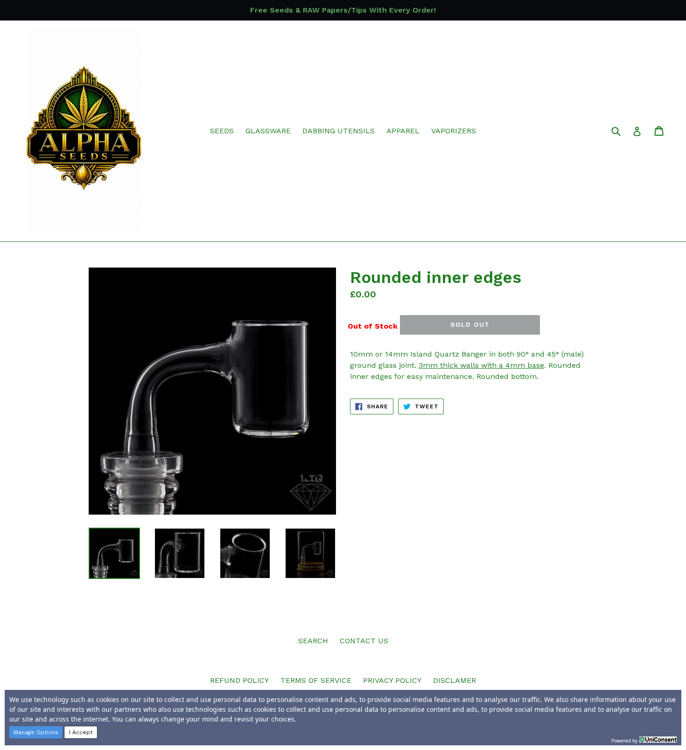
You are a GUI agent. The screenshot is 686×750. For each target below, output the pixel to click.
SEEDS (222, 130)
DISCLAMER (454, 680)
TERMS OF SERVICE (315, 680)
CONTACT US (364, 640)
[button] (36, 732)
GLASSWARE (268, 130)
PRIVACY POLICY (392, 680)
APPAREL (403, 130)
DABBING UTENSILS (338, 130)
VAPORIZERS (453, 130)
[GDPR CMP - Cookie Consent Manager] (658, 740)
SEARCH (313, 640)
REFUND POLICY (239, 680)
